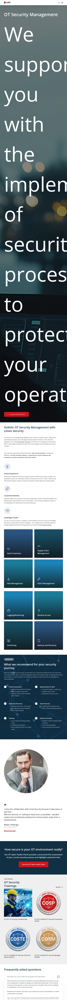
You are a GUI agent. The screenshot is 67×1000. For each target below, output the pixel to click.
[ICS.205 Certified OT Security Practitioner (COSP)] (49, 903)
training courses (46, 525)
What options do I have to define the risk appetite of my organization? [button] (26, 976)
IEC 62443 (27, 442)
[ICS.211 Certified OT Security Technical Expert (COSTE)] (18, 939)
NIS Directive (20, 442)
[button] (62, 2)
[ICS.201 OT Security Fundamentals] (18, 903)
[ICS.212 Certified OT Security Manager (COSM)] (49, 939)
